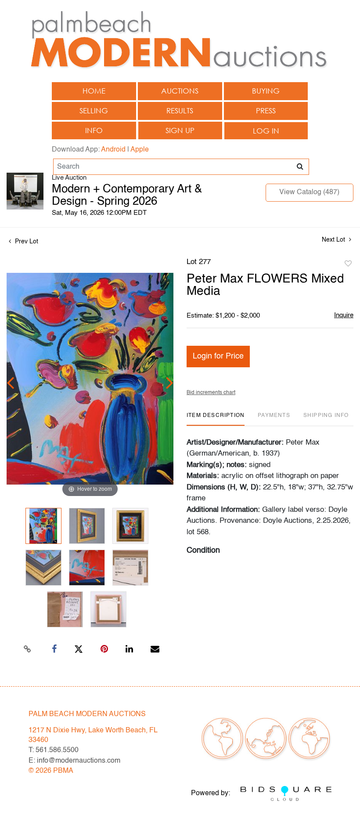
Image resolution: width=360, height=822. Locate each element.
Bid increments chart (211, 392)
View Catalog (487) (309, 192)
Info (94, 130)
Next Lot (334, 240)
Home (94, 90)
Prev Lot (25, 242)
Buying (266, 90)
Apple (139, 149)
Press (266, 110)
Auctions (179, 90)
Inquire (343, 315)
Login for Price (218, 356)
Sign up (180, 130)
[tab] (216, 419)
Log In (266, 130)
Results (179, 110)
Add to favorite (348, 264)
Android (113, 149)
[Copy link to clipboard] (27, 649)
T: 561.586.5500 (54, 750)
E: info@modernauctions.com (74, 760)
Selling (93, 110)
